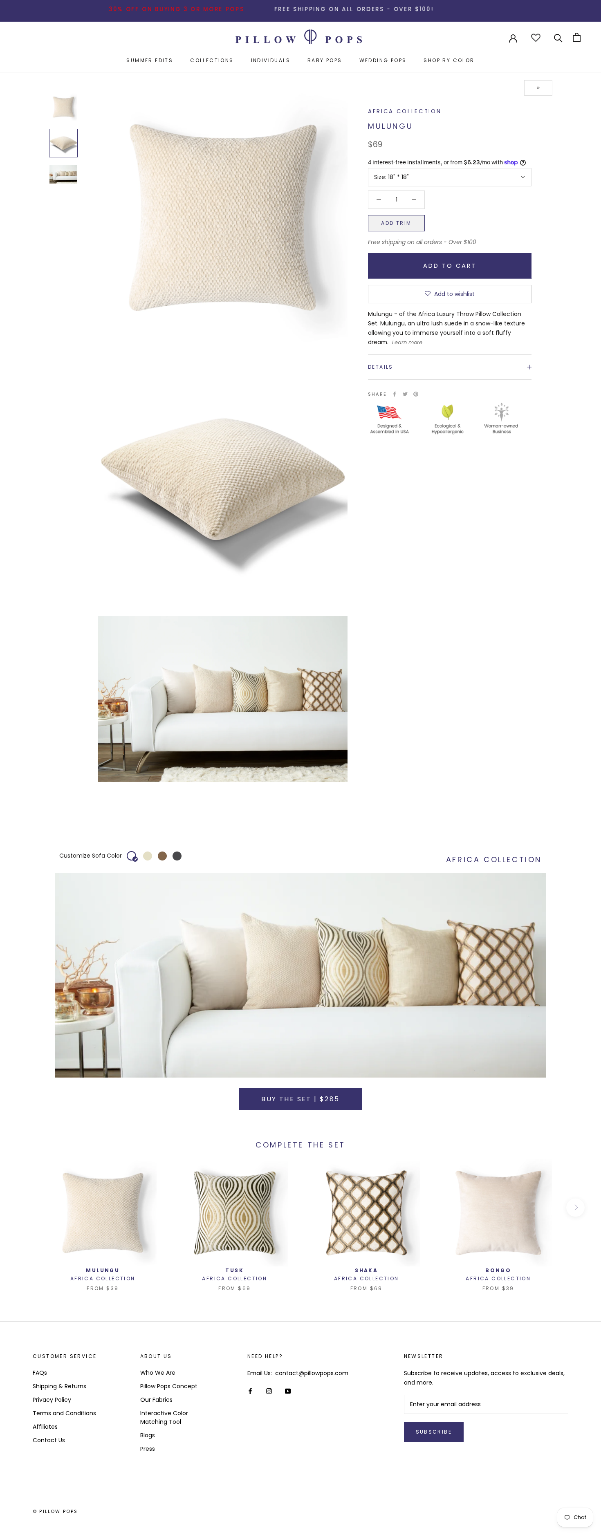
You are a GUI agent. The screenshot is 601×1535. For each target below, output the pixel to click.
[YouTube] (288, 1391)
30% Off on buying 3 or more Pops (134, 9)
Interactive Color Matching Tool (164, 1417)
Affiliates (45, 1427)
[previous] (25, 1207)
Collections (211, 60)
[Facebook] (394, 394)
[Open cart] (577, 37)
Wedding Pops (383, 60)
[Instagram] (269, 1391)
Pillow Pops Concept (168, 1386)
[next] (575, 1207)
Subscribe (434, 1431)
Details (380, 366)
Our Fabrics (156, 1400)
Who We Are (157, 1373)
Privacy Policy (52, 1400)
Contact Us (49, 1440)
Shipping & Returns (59, 1386)
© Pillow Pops (55, 1511)
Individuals (270, 60)
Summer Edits (149, 60)
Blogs (147, 1435)
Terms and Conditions (64, 1413)
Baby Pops (324, 60)
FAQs (40, 1373)
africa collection (404, 111)
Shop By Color (449, 60)
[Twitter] (405, 394)
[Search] (558, 37)
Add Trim (396, 222)
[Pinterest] (415, 394)
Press (147, 1449)
